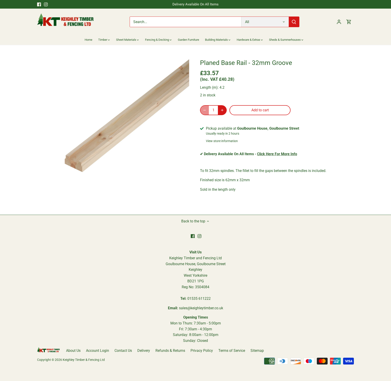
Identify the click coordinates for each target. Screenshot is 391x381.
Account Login (97, 350)
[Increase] (222, 110)
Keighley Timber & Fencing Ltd (84, 360)
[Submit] (294, 22)
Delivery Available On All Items (195, 4)
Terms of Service (231, 350)
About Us (73, 350)
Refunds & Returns (170, 350)
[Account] (339, 22)
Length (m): (209, 87)
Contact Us (123, 350)
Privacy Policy (202, 350)
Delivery (143, 350)
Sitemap (257, 350)
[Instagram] (46, 4)
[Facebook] (39, 4)
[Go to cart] (349, 22)
